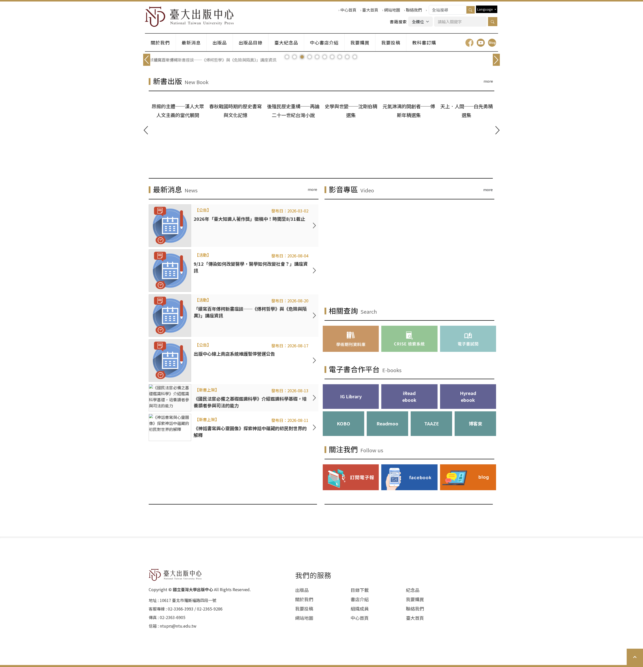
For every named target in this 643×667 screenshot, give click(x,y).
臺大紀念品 (286, 42)
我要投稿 (390, 42)
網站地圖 (392, 10)
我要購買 (359, 42)
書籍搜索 (398, 22)
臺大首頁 (370, 10)
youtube (481, 43)
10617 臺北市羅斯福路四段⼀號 (188, 600)
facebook (469, 43)
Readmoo (387, 423)
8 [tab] (340, 57)
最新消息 (191, 42)
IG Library (351, 396)
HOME (189, 17)
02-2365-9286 (210, 609)
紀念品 (412, 590)
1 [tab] (287, 57)
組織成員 (360, 608)
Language (485, 9)
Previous (146, 130)
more (488, 81)
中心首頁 (348, 10)
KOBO (343, 423)
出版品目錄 (250, 42)
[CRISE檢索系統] (409, 339)
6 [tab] (325, 57)
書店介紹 (360, 599)
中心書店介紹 (324, 42)
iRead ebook (409, 396)
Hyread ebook (468, 396)
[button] (492, 21)
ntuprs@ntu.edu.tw (178, 626)
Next (497, 130)
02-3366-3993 (180, 609)
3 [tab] (302, 57)
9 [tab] (347, 57)
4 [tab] (309, 57)
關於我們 (160, 42)
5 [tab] (317, 57)
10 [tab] (355, 57)
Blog (492, 43)
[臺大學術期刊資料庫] (351, 339)
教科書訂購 (424, 42)
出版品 (219, 42)
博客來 (475, 423)
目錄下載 (360, 590)
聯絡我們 (414, 10)
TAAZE (431, 423)
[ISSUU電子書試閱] (468, 339)
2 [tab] (294, 57)
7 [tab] (332, 57)
